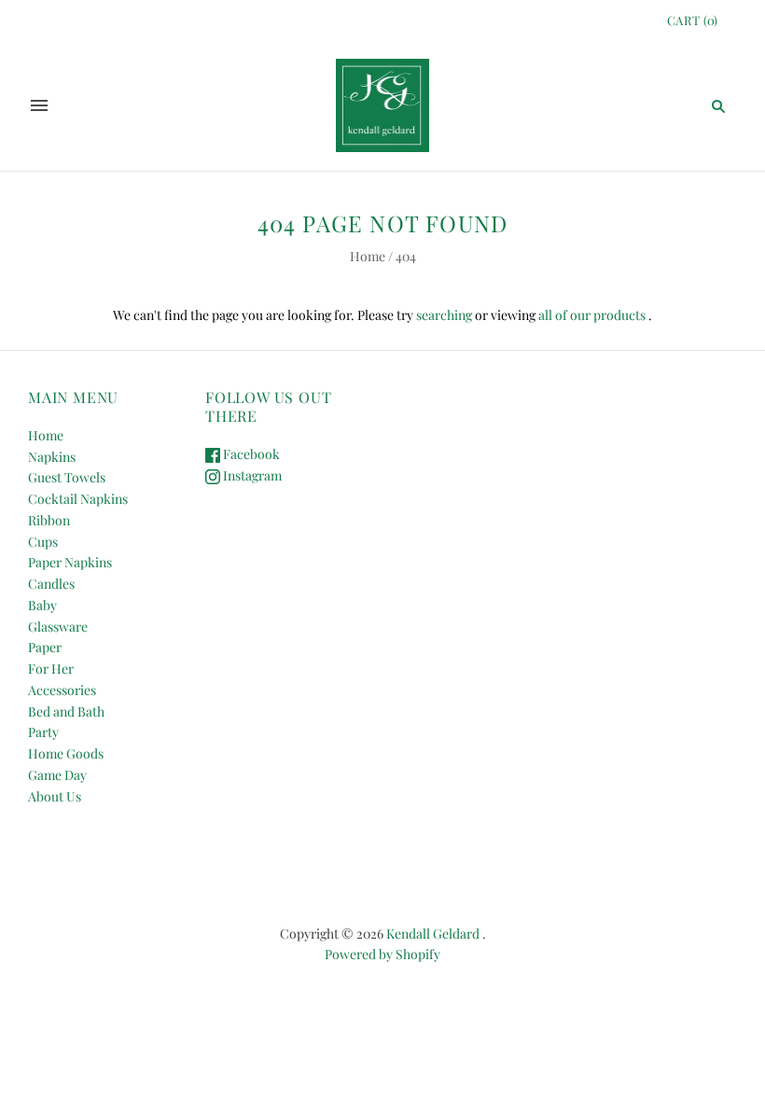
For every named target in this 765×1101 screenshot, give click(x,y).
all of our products (592, 315)
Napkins (52, 457)
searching (444, 315)
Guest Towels (66, 477)
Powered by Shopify (382, 954)
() (692, 20)
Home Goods (66, 753)
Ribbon (49, 520)
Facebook (250, 454)
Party (43, 732)
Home (367, 256)
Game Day (57, 775)
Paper (45, 647)
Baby (42, 605)
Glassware (58, 626)
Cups (43, 541)
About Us (54, 796)
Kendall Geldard (433, 933)
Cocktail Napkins (78, 499)
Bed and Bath (66, 711)
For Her (51, 668)
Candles (51, 583)
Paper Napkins (70, 562)
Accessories (62, 690)
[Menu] (39, 105)
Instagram (251, 475)
